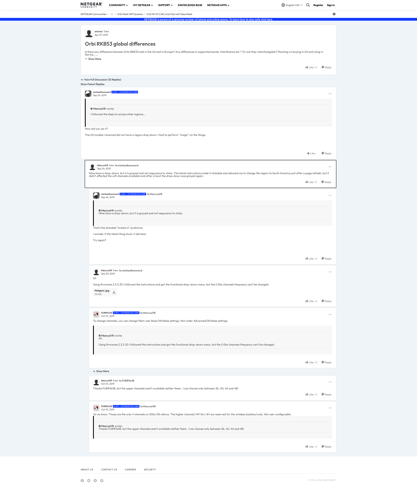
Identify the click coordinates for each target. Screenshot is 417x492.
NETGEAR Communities (93, 14)
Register (318, 5)
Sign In (331, 5)
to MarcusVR (154, 194)
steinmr (99, 31)
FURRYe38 (106, 313)
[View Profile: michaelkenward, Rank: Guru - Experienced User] (88, 93)
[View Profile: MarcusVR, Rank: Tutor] (92, 167)
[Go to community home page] (91, 5)
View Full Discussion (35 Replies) (102, 79)
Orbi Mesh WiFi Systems (130, 14)
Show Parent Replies (92, 84)
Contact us (109, 469)
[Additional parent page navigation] (112, 14)
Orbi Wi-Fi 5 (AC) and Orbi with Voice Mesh (169, 14)
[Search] (308, 5)
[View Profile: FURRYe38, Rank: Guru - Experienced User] (96, 314)
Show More (94, 59)
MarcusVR (99, 108)
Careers (130, 469)
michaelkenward (102, 92)
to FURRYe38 (126, 380)
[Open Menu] (334, 14)
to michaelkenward (126, 165)
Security (150, 469)
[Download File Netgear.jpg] (114, 292)
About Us (87, 469)
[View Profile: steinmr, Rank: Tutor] (89, 33)
